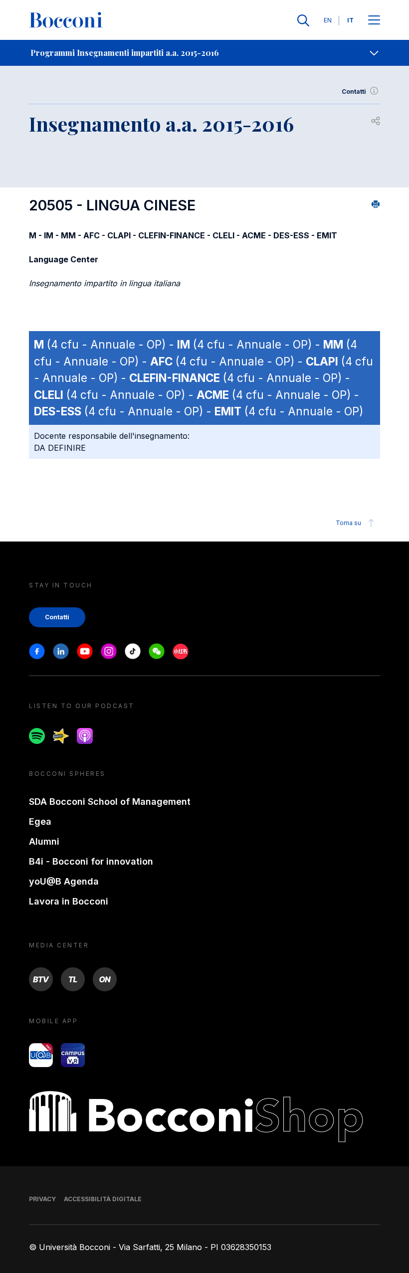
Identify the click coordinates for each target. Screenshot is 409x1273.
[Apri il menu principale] (374, 20)
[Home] (66, 20)
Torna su (348, 523)
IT (350, 20)
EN (328, 20)
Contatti (354, 91)
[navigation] (204, 53)
